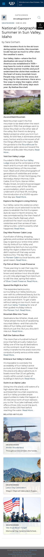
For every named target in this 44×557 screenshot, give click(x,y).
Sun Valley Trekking (17, 305)
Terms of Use (17, 552)
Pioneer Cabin (12, 257)
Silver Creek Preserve (16, 281)
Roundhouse (28, 144)
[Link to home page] (12, 3)
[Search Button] (39, 17)
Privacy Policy (27, 552)
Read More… (21, 197)
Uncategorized (8, 23)
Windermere (33, 550)
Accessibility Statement (15, 554)
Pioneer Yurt (13, 310)
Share (40, 27)
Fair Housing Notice (30, 554)
